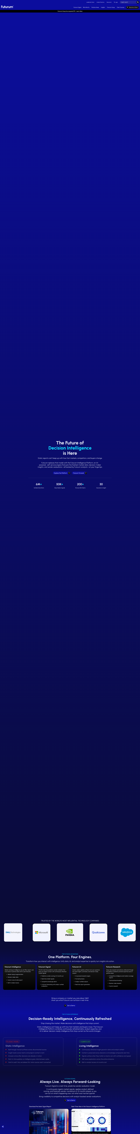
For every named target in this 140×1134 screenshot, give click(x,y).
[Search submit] (137, 2)
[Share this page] (3, 1126)
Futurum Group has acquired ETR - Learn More (70, 11)
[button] (12, 1041)
